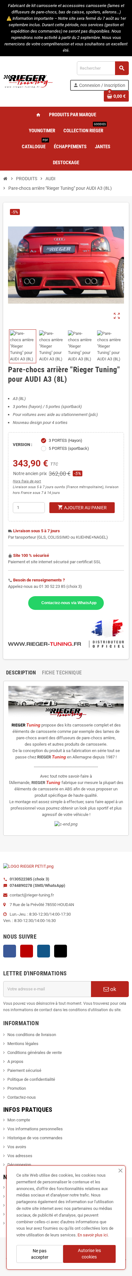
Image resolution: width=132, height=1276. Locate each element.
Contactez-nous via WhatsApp (68, 603)
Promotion (16, 1088)
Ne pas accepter (39, 1254)
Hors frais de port (27, 481)
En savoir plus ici (93, 1235)
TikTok (60, 951)
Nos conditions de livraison (31, 1034)
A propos (15, 1061)
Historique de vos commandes (34, 1137)
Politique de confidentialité (31, 1079)
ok (112, 989)
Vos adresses (19, 1155)
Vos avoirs (16, 1146)
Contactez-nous (21, 1097)
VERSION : (22, 444)
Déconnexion (19, 1164)
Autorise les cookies (89, 1253)
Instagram (43, 951)
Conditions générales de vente (34, 1052)
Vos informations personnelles (35, 1128)
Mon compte (18, 1120)
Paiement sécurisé (24, 1070)
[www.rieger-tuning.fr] (28, 81)
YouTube (26, 951)
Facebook (9, 951)
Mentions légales (22, 1043)
